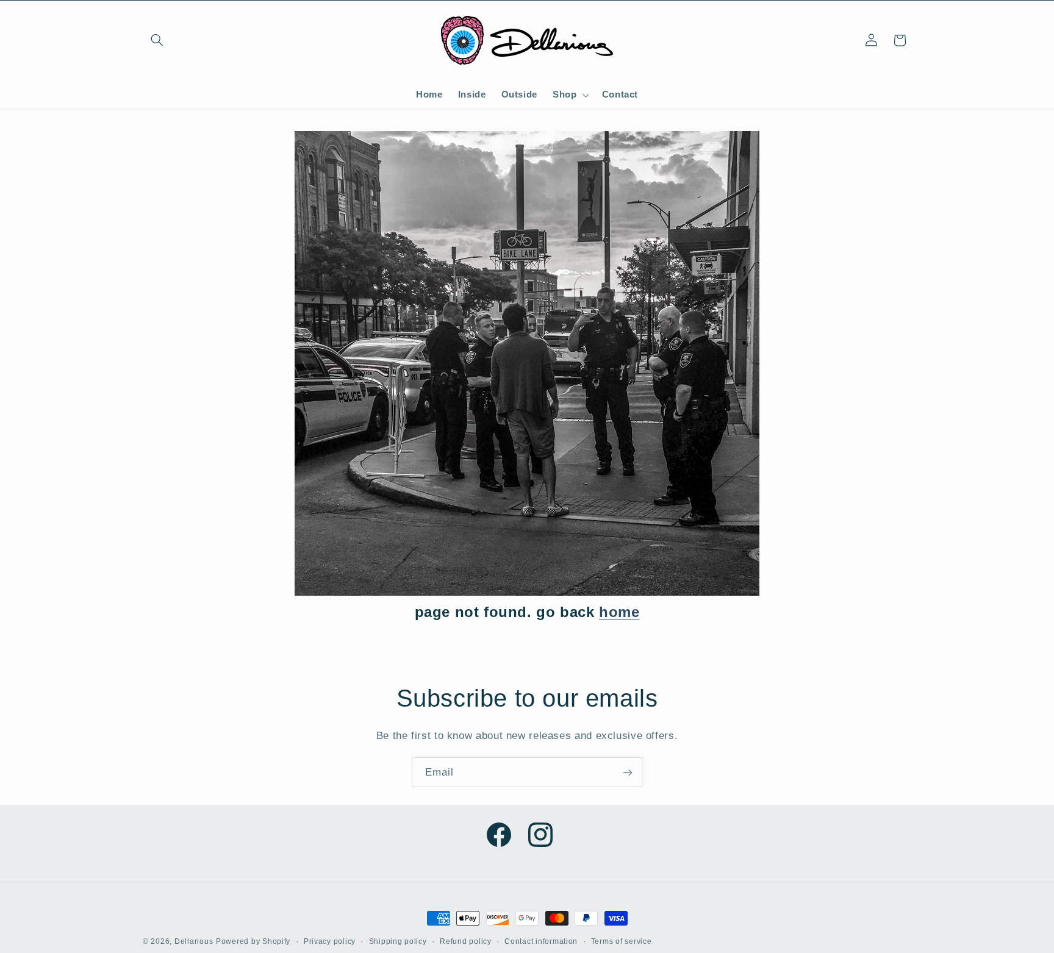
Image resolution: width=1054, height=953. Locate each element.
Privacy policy (330, 941)
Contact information (541, 941)
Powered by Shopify (253, 941)
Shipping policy (398, 941)
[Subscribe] (628, 772)
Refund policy (466, 941)
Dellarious (193, 941)
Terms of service (621, 941)
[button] (157, 40)
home (619, 612)
